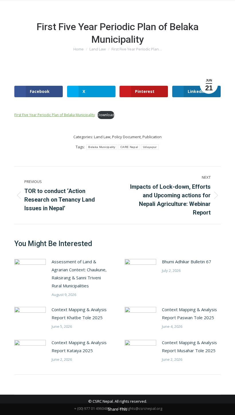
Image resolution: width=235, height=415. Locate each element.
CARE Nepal (129, 147)
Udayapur (149, 147)
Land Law (102, 136)
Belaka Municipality (101, 147)
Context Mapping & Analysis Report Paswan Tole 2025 (189, 313)
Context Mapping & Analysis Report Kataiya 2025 (79, 346)
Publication (152, 136)
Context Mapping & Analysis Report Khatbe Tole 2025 (79, 313)
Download (105, 114)
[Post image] (30, 270)
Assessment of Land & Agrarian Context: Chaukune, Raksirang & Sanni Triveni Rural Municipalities (79, 274)
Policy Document (126, 136)
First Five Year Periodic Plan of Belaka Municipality (54, 114)
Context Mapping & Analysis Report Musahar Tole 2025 (189, 346)
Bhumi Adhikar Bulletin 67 (186, 261)
